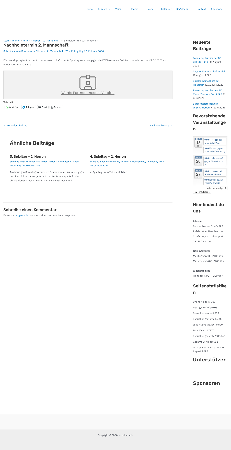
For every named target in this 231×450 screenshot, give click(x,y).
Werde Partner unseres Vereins (87, 92)
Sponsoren (217, 8)
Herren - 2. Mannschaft (50, 51)
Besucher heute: (202, 313)
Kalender (166, 8)
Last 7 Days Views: (203, 324)
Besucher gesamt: (203, 336)
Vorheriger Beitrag (15, 125)
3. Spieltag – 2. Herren (28, 156)
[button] (108, 9)
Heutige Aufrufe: (202, 307)
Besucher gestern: (203, 318)
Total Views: (200, 330)
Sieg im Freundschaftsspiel (209, 71)
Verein (118, 8)
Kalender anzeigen (216, 188)
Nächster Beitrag (161, 125)
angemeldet (22, 215)
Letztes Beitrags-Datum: (207, 347)
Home (89, 8)
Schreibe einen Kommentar (19, 51)
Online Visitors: (202, 301)
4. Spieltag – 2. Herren (108, 156)
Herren (44, 161)
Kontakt (201, 8)
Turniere (102, 8)
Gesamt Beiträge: (203, 341)
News (150, 8)
